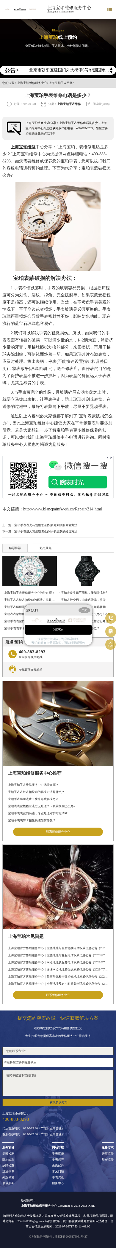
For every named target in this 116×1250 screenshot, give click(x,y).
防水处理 (8, 1159)
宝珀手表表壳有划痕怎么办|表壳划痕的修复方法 (45, 525)
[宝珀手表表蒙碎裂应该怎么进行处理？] (86, 571)
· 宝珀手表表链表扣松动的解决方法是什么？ (29, 599)
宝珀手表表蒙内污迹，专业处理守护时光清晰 (38, 813)
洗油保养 (8, 1171)
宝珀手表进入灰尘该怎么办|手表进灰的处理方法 (45, 531)
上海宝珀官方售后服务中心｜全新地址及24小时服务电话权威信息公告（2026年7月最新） (58, 983)
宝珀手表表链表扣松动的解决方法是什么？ (36, 792)
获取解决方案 (59, 1102)
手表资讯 (58, 1177)
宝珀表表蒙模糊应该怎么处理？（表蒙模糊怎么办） (42, 806)
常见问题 (58, 1171)
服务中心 (58, 1183)
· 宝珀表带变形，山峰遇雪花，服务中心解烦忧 (86, 599)
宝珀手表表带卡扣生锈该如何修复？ (32, 820)
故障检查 (8, 1165)
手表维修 (58, 1153)
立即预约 (58, 629)
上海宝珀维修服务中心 (69, 7)
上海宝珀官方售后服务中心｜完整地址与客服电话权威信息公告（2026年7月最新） (58, 955)
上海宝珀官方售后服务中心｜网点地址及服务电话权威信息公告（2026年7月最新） (58, 962)
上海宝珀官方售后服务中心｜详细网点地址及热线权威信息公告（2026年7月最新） (58, 969)
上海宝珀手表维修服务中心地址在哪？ (33, 784)
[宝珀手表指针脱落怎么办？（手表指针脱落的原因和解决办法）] (29, 571)
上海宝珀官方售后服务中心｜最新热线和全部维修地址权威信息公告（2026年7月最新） (58, 976)
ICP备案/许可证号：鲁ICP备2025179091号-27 (58, 1236)
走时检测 (8, 1153)
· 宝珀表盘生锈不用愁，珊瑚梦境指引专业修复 (86, 592)
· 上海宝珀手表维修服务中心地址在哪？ (28, 592)
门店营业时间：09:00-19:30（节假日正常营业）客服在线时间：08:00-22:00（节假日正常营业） (33, 1131)
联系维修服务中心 (58, 831)
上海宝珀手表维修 (61, 83)
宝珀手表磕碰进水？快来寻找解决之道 (33, 799)
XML (91, 1205)
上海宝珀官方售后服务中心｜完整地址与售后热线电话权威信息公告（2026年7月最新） (58, 948)
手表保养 (58, 1159)
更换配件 (58, 1165)
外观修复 (8, 1177)
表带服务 (8, 1183)
